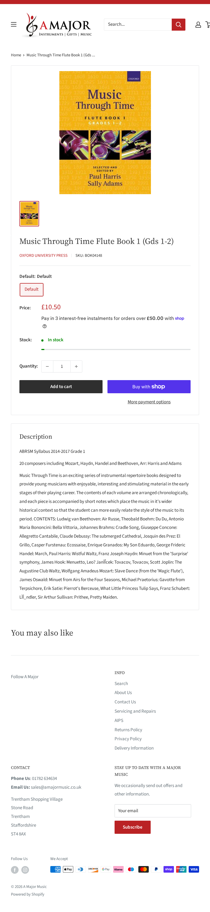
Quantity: (28, 366)
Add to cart (61, 386)
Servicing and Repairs (135, 711)
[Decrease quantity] (47, 366)
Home (16, 55)
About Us (123, 692)
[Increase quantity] (76, 366)
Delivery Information (134, 748)
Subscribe (132, 827)
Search (121, 683)
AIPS (119, 720)
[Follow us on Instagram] (25, 870)
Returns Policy (128, 730)
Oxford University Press (43, 255)
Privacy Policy (128, 739)
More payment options (149, 402)
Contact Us (125, 702)
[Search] (178, 25)
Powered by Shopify (27, 894)
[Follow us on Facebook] (15, 870)
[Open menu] (13, 24)
